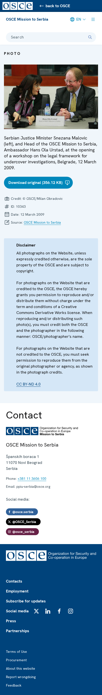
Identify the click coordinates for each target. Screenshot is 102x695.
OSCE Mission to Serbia (27, 19)
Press (11, 621)
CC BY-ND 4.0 (28, 384)
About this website (20, 668)
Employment (17, 591)
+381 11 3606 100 (32, 478)
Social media (17, 611)
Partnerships (17, 630)
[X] (36, 611)
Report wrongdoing (21, 677)
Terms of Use (16, 651)
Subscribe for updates (26, 601)
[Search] (90, 37)
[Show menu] (93, 19)
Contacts (14, 581)
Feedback (13, 685)
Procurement (16, 660)
